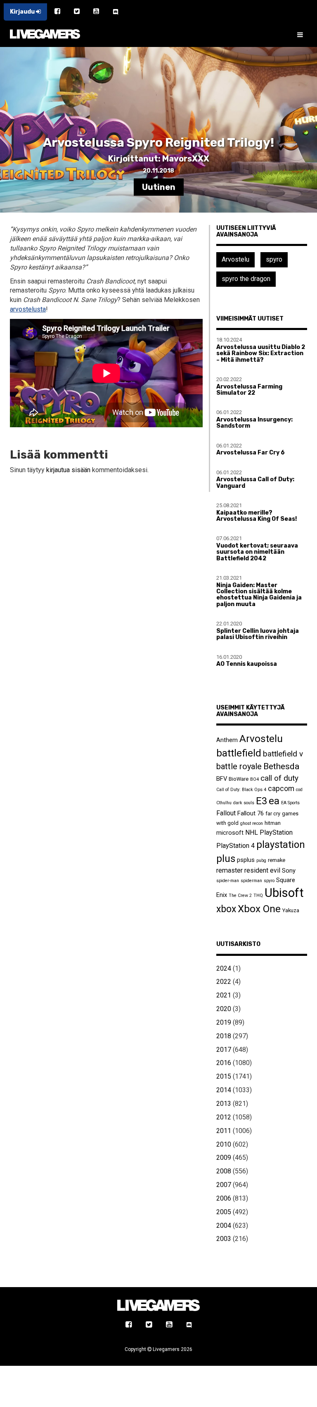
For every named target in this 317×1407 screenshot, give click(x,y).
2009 (223, 1157)
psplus (246, 860)
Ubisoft (284, 893)
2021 (223, 995)
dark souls (243, 802)
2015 (223, 1076)
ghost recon (251, 823)
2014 (223, 1090)
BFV (221, 778)
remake (276, 860)
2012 (223, 1117)
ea (274, 801)
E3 (261, 801)
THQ (258, 895)
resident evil (262, 870)
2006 (223, 1198)
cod (299, 789)
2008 (223, 1171)
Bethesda (281, 766)
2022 (223, 982)
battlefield (238, 753)
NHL (251, 832)
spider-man (227, 880)
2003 (223, 1239)
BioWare (238, 779)
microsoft (230, 832)
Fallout (226, 813)
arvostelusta (28, 309)
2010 (223, 1144)
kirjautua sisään (68, 470)
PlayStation (276, 832)
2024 (223, 968)
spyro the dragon (246, 279)
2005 (223, 1212)
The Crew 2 (240, 895)
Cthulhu (224, 802)
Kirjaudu (23, 11)
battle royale (239, 766)
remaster (229, 870)
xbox (226, 909)
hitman (273, 823)
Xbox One (259, 909)
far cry (272, 813)
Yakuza (290, 910)
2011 (223, 1131)
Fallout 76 (250, 813)
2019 (223, 1022)
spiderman (251, 880)
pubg (261, 860)
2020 (223, 1009)
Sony (289, 870)
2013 (223, 1103)
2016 (223, 1063)
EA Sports (290, 802)
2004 (223, 1225)
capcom (281, 788)
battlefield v (283, 754)
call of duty (279, 778)
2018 (223, 1036)
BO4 (254, 779)
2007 (223, 1185)
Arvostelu (235, 259)
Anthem (227, 740)
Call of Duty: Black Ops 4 (241, 789)
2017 (223, 1049)
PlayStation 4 (235, 846)
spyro (274, 259)
